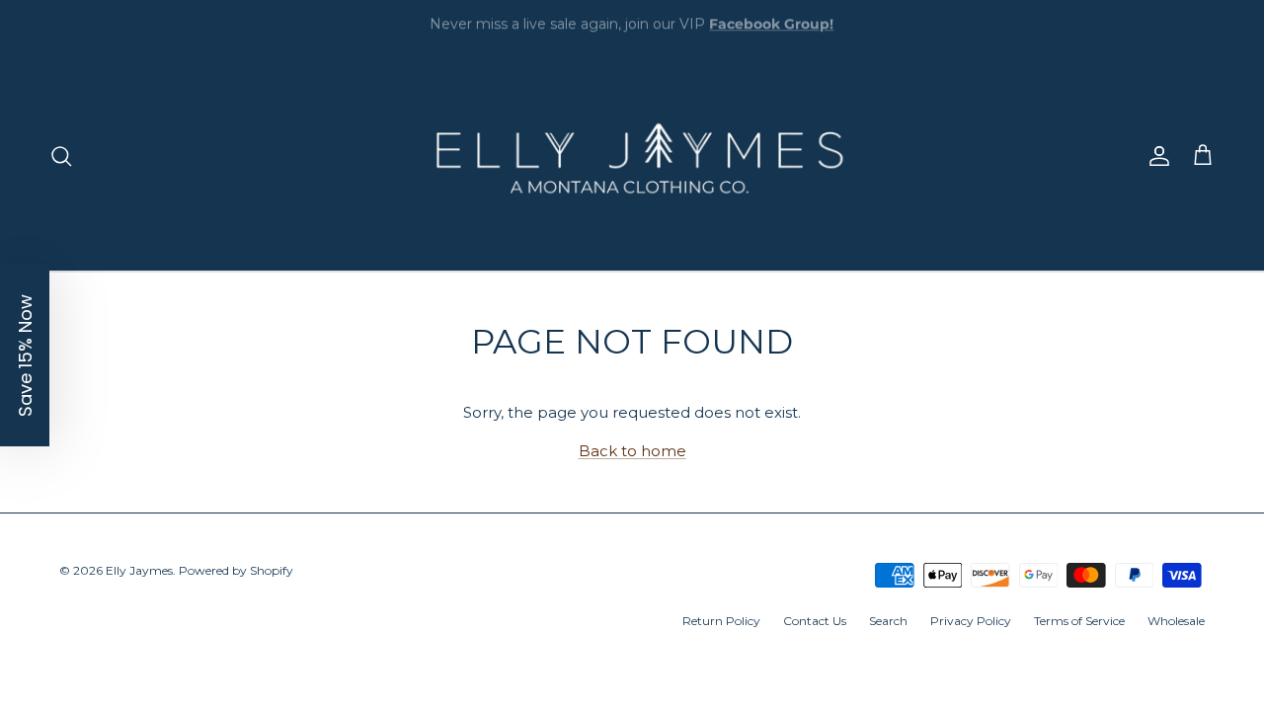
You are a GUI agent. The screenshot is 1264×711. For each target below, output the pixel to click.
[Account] (1155, 156)
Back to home (632, 450)
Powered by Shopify (236, 570)
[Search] (61, 156)
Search (888, 620)
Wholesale (1176, 620)
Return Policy (721, 620)
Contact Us (814, 620)
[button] (24, 355)
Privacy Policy (970, 620)
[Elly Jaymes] (632, 156)
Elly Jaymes (139, 570)
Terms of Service (1079, 620)
